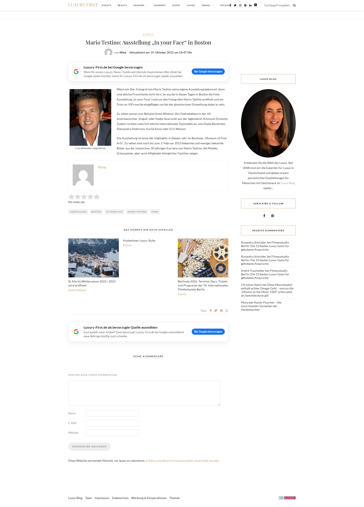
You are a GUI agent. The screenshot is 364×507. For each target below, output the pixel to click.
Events (148, 34)
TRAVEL (206, 5)
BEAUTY (122, 5)
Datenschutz (120, 498)
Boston (96, 211)
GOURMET (160, 5)
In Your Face (114, 211)
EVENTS (106, 5)
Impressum (102, 498)
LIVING (191, 5)
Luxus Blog (288, 183)
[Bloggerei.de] (287, 498)
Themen (174, 498)
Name (72, 413)
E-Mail (72, 423)
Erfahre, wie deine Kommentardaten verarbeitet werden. (182, 460)
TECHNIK (225, 5)
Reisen (82, 290)
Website (73, 432)
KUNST (176, 5)
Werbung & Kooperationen (149, 498)
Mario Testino (137, 211)
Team (88, 498)
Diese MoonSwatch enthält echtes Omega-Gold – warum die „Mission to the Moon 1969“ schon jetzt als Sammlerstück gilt (267, 290)
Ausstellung (78, 211)
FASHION (139, 5)
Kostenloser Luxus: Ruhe (139, 240)
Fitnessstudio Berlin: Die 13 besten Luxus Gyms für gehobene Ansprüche (265, 246)
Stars (154, 211)
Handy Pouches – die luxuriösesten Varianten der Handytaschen (261, 306)
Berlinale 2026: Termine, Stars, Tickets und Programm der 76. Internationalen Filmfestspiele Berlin (203, 285)
